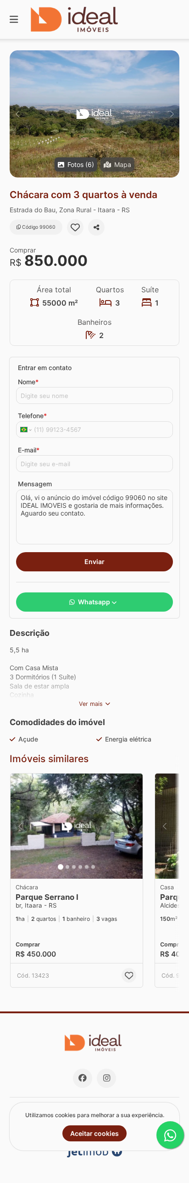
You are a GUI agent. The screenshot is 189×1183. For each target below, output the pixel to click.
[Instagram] (106, 1078)
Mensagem (35, 484)
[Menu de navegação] (14, 19)
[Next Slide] (171, 113)
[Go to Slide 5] (87, 867)
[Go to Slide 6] (93, 867)
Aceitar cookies (94, 1133)
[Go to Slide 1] (60, 867)
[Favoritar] (75, 227)
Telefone (32, 415)
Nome (28, 382)
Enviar (94, 561)
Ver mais (91, 703)
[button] (94, 113)
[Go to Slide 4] (80, 867)
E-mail (28, 450)
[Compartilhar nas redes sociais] (96, 227)
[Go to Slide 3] (74, 867)
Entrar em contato (45, 367)
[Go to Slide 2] (67, 867)
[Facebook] (82, 1078)
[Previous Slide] (17, 113)
